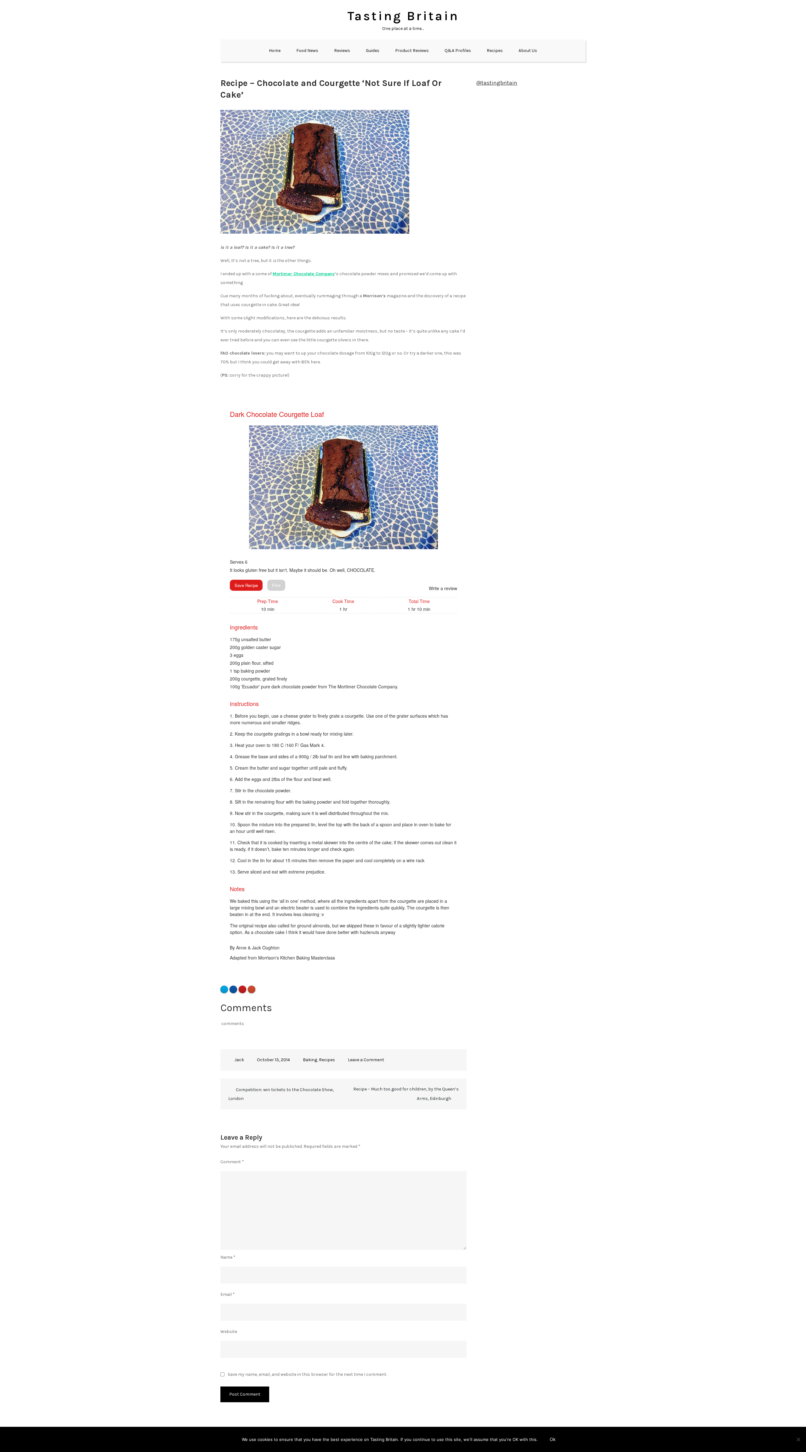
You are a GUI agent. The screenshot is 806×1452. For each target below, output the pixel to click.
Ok (553, 1439)
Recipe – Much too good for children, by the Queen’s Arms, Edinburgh (406, 1093)
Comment (232, 1161)
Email (227, 1294)
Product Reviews (412, 50)
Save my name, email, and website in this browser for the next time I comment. (307, 1374)
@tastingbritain (496, 82)
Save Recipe (246, 585)
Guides (372, 50)
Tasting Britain (403, 16)
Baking (310, 1059)
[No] (798, 1439)
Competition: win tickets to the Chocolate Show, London (281, 1094)
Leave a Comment (366, 1059)
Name (228, 1257)
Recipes (495, 50)
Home (275, 50)
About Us (528, 50)
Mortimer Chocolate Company (304, 273)
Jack (239, 1059)
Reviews (342, 50)
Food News (307, 50)
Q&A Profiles (458, 50)
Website (228, 1331)
